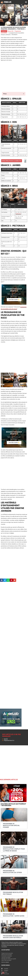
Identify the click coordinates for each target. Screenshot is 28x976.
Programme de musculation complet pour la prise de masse (14, 849)
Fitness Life (10, 31)
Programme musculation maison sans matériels (13, 936)
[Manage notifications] (3, 973)
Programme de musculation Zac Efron (12, 871)
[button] (26, 2)
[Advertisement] (14, 76)
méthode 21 (18, 213)
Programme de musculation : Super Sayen (13, 915)
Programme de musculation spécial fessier (11, 825)
